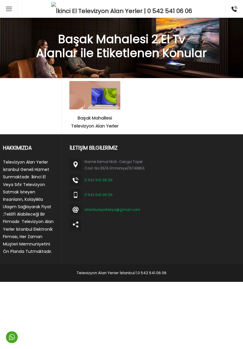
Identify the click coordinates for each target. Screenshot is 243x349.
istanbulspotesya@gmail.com (112, 209)
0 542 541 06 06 (98, 179)
